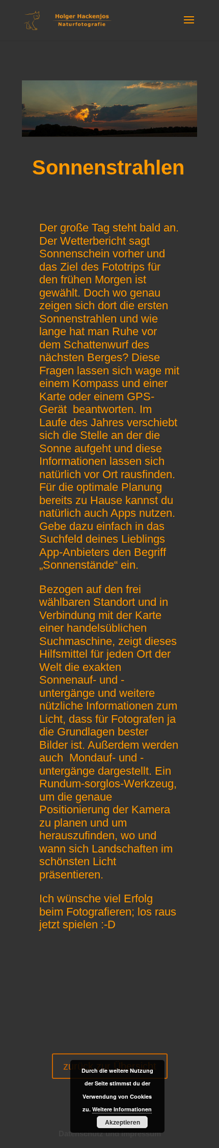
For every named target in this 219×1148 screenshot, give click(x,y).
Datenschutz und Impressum (110, 1133)
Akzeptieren (122, 1122)
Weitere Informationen (122, 1109)
